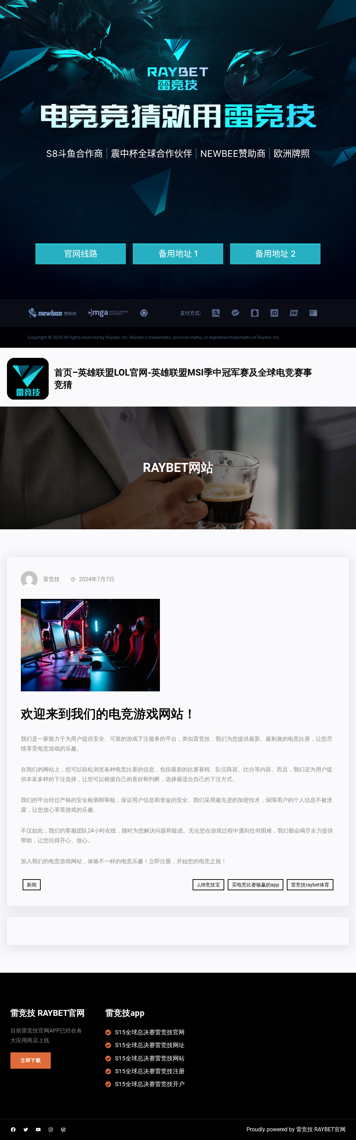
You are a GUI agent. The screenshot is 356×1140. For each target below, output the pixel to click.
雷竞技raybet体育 (310, 885)
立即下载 (31, 1060)
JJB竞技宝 (208, 885)
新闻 (32, 885)
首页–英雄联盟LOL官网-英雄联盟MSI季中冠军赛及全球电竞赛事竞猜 (183, 378)
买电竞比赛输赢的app (255, 885)
